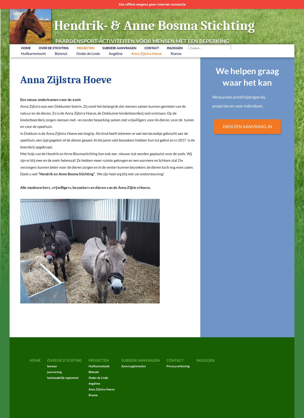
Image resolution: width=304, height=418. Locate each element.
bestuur (52, 366)
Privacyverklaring (178, 366)
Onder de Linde (88, 53)
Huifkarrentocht (33, 53)
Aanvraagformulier (133, 366)
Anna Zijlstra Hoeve (146, 53)
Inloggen (175, 48)
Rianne (176, 53)
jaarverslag (54, 372)
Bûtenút (61, 53)
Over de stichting (54, 48)
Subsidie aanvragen (119, 48)
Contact (151, 48)
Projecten (85, 48)
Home (26, 48)
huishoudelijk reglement (63, 378)
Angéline (115, 53)
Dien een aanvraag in (247, 126)
